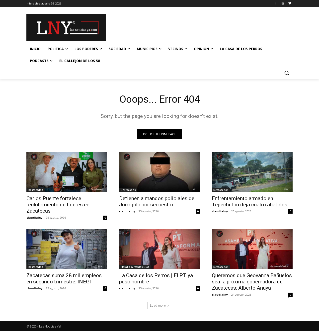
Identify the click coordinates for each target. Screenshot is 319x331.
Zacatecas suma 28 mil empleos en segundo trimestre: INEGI (64, 278)
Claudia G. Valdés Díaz (135, 267)
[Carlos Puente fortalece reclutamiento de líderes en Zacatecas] (66, 172)
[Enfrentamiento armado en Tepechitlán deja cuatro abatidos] (252, 172)
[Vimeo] (290, 3)
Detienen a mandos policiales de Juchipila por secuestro (156, 201)
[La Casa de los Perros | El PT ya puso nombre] (159, 249)
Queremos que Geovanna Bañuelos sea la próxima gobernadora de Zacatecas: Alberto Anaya (252, 281)
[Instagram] (283, 3)
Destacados (35, 190)
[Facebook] (276, 3)
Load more (158, 305)
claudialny (34, 217)
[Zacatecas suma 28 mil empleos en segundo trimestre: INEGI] (66, 249)
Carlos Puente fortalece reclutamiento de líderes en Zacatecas (57, 204)
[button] (287, 73)
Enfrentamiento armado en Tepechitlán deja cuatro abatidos (249, 201)
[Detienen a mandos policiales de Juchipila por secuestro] (159, 172)
